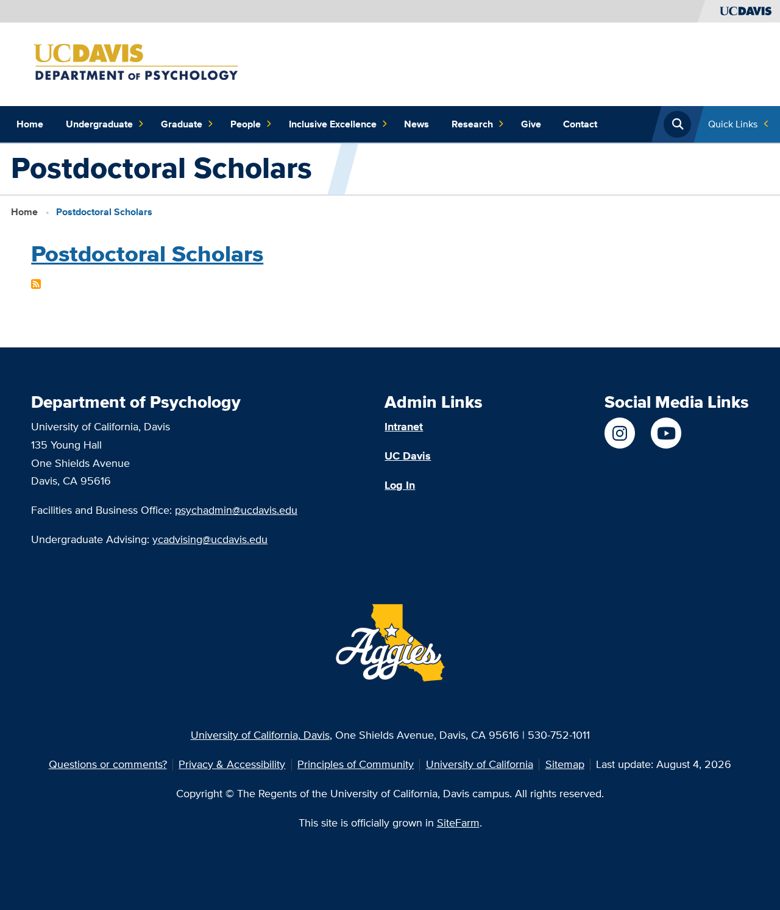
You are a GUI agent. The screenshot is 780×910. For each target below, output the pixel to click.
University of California (479, 764)
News (416, 124)
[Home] (156, 63)
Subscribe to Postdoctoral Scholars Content (36, 284)
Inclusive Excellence (333, 124)
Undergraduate (99, 124)
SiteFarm (458, 822)
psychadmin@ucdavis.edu (236, 510)
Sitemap (564, 764)
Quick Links (732, 124)
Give (531, 124)
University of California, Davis (260, 735)
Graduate (181, 124)
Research (472, 124)
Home (29, 124)
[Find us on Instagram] (619, 433)
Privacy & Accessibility (232, 764)
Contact (580, 124)
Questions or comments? (108, 764)
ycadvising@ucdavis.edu (210, 539)
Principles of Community (355, 764)
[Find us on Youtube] (666, 433)
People (245, 124)
